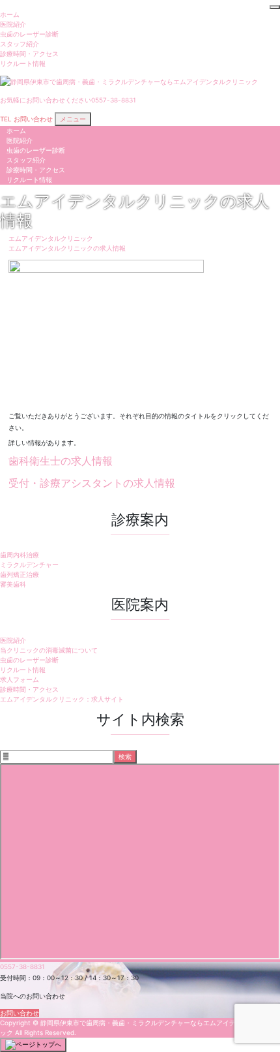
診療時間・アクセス (29, 53)
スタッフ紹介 (19, 44)
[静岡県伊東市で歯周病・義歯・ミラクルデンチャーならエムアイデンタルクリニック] (129, 80)
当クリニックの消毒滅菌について (49, 650)
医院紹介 (13, 24)
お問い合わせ (19, 1013)
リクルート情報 (23, 63)
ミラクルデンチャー (29, 564)
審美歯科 (13, 584)
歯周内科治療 (19, 555)
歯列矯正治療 (19, 574)
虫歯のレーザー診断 (29, 34)
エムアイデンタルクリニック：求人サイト (62, 699)
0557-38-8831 (22, 966)
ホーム (10, 14)
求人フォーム (19, 679)
